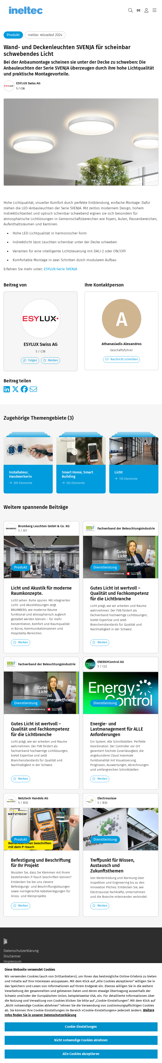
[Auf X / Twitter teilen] (15, 390)
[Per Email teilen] (33, 390)
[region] (81, 1013)
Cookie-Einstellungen (81, 1027)
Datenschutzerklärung (21, 951)
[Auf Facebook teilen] (24, 390)
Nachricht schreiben (124, 359)
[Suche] (130, 10)
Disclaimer (12, 956)
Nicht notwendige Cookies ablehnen (81, 1040)
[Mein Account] (146, 10)
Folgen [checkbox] (32, 360)
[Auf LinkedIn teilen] (7, 390)
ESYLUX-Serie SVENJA (60, 269)
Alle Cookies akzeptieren (81, 1054)
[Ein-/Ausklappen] (154, 10)
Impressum (13, 961)
